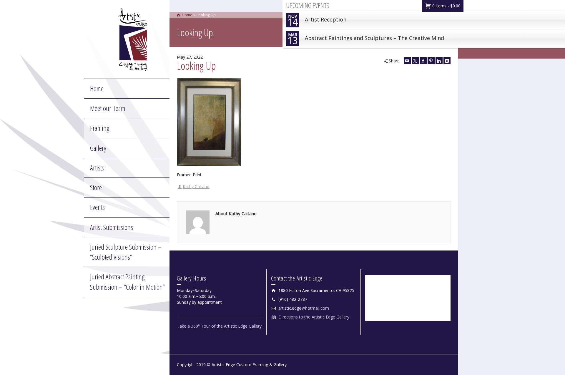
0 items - (446, 6)
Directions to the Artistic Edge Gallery (313, 317)
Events (97, 207)
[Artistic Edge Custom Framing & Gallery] (133, 39)
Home (97, 88)
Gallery (98, 148)
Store (96, 187)
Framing (99, 128)
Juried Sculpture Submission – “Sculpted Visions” (126, 252)
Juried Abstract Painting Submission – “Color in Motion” (127, 281)
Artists (97, 167)
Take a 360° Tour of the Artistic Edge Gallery (219, 326)
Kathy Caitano (196, 186)
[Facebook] (423, 60)
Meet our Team (107, 108)
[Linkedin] (439, 60)
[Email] (407, 60)
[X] (415, 60)
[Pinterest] (431, 60)
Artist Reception (316, 20)
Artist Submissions (111, 227)
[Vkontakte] (447, 60)
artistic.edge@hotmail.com (303, 308)
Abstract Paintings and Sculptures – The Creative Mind (365, 39)
